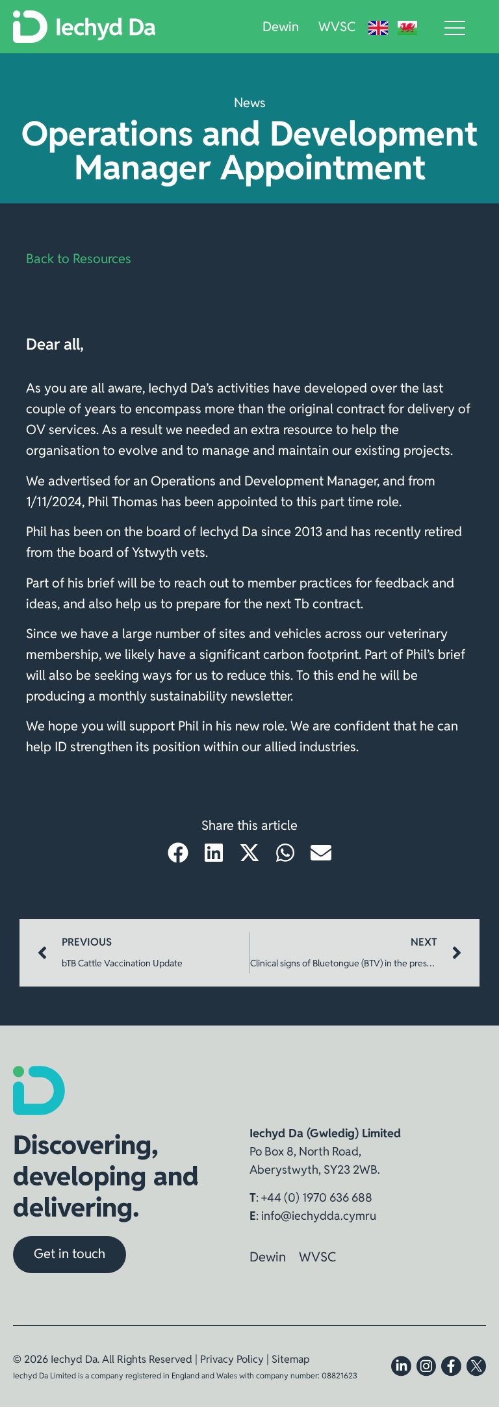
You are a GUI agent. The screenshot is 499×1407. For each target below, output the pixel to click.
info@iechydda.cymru (318, 1215)
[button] (178, 853)
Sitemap (290, 1359)
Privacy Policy (232, 1359)
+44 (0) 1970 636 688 (316, 1197)
